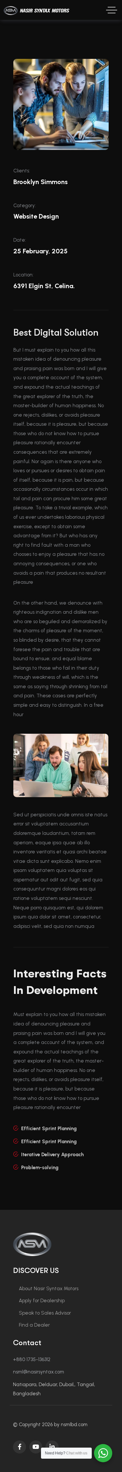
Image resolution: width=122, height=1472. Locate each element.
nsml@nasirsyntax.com (38, 1372)
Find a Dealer (34, 1325)
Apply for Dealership (42, 1301)
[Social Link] (19, 1446)
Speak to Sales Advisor (45, 1313)
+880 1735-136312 (31, 1359)
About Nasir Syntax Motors (48, 1288)
